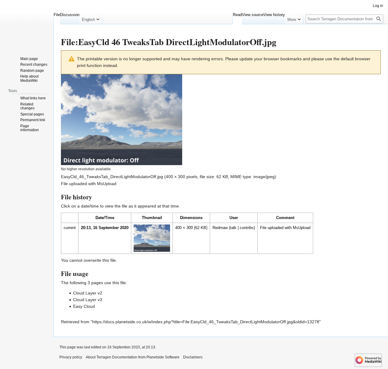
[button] (90, 18)
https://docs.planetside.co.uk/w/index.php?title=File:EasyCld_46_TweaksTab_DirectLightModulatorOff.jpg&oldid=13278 (205, 321)
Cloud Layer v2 (87, 293)
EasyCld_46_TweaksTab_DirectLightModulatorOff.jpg (112, 176)
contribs (247, 227)
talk (233, 227)
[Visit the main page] (26, 24)
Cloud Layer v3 (87, 299)
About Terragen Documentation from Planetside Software (132, 357)
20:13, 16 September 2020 (105, 227)
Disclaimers (192, 357)
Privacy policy (70, 357)
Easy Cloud (84, 306)
